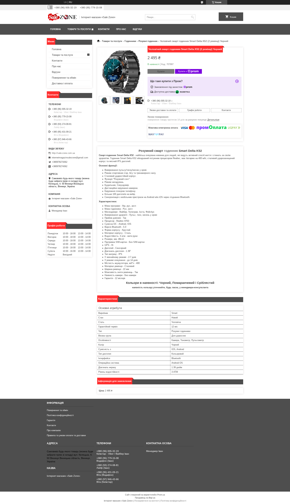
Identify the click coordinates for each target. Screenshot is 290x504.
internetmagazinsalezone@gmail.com (70, 157)
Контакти (103, 29)
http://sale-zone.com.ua (63, 153)
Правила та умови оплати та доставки (66, 435)
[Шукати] (192, 17)
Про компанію (54, 430)
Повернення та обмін (64, 77)
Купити (160, 71)
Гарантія (51, 420)
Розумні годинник (147, 41)
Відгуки (137, 29)
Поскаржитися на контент (146, 501)
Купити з (182, 71)
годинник (171, 150)
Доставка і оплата (62, 83)
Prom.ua (161, 495)
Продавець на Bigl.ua (145, 498)
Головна (55, 29)
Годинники (130, 41)
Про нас (121, 29)
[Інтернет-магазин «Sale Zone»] (62, 17)
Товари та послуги (79, 29)
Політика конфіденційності (60, 415)
